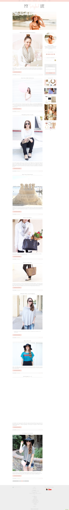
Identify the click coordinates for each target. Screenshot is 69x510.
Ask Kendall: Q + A (27, 376)
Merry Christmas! (27, 217)
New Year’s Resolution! (27, 174)
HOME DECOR (35, 499)
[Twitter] (49, 54)
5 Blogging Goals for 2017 (27, 114)
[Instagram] (46, 54)
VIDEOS (34, 506)
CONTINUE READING (17, 108)
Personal (18, 74)
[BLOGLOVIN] (54, 54)
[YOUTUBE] (48, 54)
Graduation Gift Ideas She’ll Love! (50, 103)
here (13, 105)
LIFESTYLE (35, 498)
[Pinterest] (53, 54)
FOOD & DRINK (35, 500)
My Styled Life (34, 7)
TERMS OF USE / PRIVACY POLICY (35, 493)
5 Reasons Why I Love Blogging (27, 293)
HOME (34, 487)
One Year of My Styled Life (27, 78)
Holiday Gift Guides (35, 502)
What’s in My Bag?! (27, 262)
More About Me (27, 340)
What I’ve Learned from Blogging (27, 32)
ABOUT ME (34, 488)
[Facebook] (51, 54)
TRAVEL (35, 503)
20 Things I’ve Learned (27, 433)
